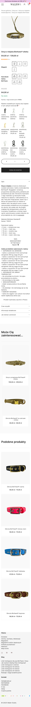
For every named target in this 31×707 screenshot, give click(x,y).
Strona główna (6, 10)
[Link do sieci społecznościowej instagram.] (2, 652)
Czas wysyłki (5, 306)
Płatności (4, 646)
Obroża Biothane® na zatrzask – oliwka (15, 419)
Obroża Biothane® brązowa (16, 613)
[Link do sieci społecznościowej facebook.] (6, 652)
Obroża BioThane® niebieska (15, 571)
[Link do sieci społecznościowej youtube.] (11, 652)
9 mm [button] (14, 76)
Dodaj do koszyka (15, 170)
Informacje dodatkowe (8, 310)
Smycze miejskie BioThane (20, 12)
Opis (2, 181)
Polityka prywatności (8, 644)
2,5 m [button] (25, 63)
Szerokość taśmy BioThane (4, 79)
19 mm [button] (14, 82)
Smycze (14, 10)
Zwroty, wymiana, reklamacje (10, 639)
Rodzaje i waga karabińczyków (11, 672)
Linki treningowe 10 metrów (10, 667)
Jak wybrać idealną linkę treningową (13, 663)
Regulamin (4, 641)
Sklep (3, 689)
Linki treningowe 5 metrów (10, 665)
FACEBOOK (5, 685)
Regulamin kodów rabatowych (11, 642)
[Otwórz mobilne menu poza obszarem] (2, 4)
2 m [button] (19, 63)
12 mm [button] (20, 76)
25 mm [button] (20, 82)
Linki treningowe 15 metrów (10, 669)
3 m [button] (14, 69)
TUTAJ (20, 99)
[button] (6, 161)
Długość (4, 67)
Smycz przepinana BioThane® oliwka (15, 378)
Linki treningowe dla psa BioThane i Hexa (14, 661)
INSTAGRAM (5, 683)
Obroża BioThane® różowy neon (15, 529)
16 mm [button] (25, 76)
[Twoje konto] (24, 4)
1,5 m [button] (14, 63)
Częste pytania (6, 691)
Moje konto (5, 648)
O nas (3, 687)
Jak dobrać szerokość (8, 315)
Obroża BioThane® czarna (15, 487)
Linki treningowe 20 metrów (10, 671)
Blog (2, 657)
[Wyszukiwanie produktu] (20, 4)
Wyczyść (4, 88)
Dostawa (4, 637)
